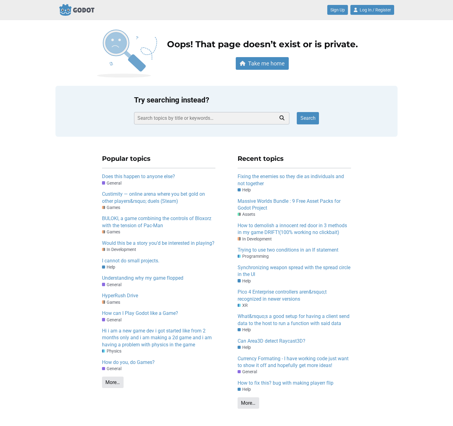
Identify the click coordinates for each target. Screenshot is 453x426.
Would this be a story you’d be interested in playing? (158, 243)
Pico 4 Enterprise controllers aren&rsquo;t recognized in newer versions (282, 295)
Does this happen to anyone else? (138, 176)
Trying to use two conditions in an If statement (288, 250)
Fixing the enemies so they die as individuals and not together (291, 179)
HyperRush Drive (120, 296)
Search (308, 118)
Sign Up (337, 9)
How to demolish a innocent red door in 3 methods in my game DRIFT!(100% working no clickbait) (292, 229)
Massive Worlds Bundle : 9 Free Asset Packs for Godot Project (289, 204)
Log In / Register (375, 9)
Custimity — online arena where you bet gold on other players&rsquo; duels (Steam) (153, 197)
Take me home (266, 63)
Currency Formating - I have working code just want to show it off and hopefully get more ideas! (293, 362)
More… (112, 382)
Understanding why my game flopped (142, 278)
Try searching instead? (171, 100)
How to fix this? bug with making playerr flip (285, 383)
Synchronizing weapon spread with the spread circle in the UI (294, 271)
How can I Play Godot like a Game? (140, 313)
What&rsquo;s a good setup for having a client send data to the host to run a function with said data (293, 319)
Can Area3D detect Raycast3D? (271, 341)
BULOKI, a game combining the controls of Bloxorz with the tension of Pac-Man (156, 221)
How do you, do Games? (128, 362)
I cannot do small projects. (130, 261)
